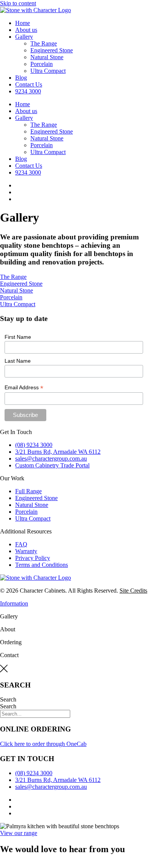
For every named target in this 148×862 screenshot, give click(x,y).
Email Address (24, 387)
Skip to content (18, 3)
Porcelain (41, 64)
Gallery (24, 36)
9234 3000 (28, 91)
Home (22, 23)
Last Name (18, 361)
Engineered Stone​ (51, 50)
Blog (21, 77)
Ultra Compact (48, 71)
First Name (18, 337)
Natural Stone (46, 57)
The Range (43, 43)
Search (8, 699)
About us (26, 30)
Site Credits (133, 590)
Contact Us (28, 84)
